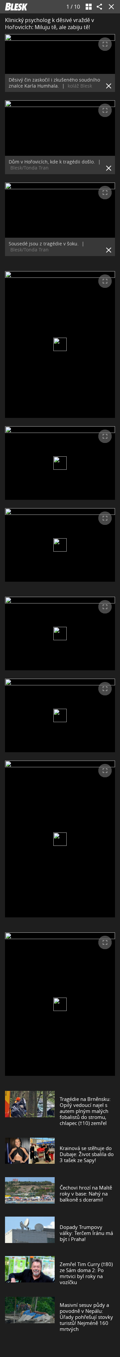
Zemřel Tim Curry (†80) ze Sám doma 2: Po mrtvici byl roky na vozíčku (86, 1273)
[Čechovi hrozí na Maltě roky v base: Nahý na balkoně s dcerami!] (30, 1193)
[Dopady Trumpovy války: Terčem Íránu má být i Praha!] (30, 1233)
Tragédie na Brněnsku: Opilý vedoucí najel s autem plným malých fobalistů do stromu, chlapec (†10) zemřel (85, 1111)
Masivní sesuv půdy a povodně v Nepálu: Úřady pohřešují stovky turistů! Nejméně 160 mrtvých (86, 1317)
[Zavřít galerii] (110, 6)
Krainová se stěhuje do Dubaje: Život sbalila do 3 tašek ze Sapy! (87, 1154)
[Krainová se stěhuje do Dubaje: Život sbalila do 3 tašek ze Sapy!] (30, 1154)
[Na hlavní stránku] (16, 6)
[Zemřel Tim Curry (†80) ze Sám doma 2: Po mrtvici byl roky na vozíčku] (30, 1273)
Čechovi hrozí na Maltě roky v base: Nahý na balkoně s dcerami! (86, 1193)
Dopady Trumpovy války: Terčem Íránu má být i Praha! (86, 1233)
